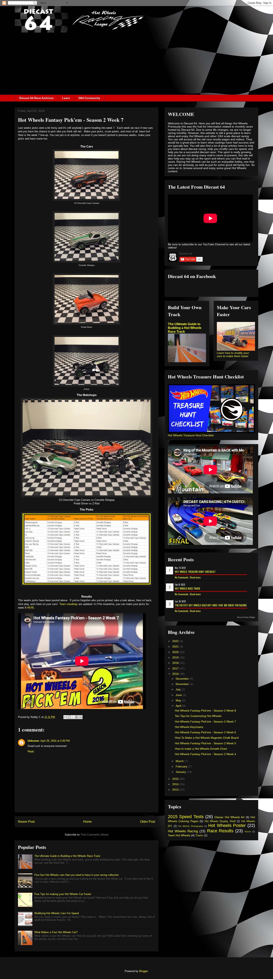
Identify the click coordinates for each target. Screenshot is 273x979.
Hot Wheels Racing (183, 831)
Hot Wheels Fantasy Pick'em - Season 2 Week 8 (205, 710)
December (183, 678)
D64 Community (89, 98)
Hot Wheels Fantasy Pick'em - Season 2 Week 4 (205, 754)
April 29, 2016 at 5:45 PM (55, 740)
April (179, 705)
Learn (66, 98)
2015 (175, 778)
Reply (31, 751)
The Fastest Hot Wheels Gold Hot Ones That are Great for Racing (211, 605)
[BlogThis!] (69, 717)
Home (87, 821)
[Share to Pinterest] (81, 717)
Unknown (33, 740)
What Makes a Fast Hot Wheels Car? (56, 932)
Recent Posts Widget (246, 617)
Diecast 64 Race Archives (36, 98)
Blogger (143, 971)
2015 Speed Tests (186, 816)
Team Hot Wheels (179, 835)
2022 (175, 641)
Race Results (220, 830)
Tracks (199, 835)
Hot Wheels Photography (190, 826)
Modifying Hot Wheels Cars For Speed (56, 913)
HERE (30, 607)
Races (248, 831)
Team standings (68, 604)
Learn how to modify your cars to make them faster (233, 354)
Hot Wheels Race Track (187, 588)
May (179, 700)
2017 (175, 668)
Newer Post (26, 821)
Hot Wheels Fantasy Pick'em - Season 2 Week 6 (205, 732)
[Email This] (65, 717)
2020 (175, 652)
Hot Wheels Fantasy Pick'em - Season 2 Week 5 (205, 743)
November (183, 684)
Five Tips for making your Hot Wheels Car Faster (62, 894)
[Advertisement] (136, 65)
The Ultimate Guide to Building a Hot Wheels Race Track (67, 855)
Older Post (147, 821)
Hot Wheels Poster (227, 825)
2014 (175, 784)
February (182, 766)
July (178, 689)
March (180, 761)
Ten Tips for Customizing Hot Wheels (198, 716)
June (179, 695)
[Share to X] (73, 717)
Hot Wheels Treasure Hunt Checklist (191, 435)
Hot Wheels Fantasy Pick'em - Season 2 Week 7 (205, 721)
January (181, 771)
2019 (175, 657)
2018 (175, 662)
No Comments (181, 577)
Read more (195, 577)
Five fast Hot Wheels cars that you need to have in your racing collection (76, 874)
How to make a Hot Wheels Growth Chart (201, 748)
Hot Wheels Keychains (189, 727)
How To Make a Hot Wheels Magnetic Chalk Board (207, 737)
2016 (175, 673)
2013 (175, 789)
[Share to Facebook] (77, 717)
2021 (175, 646)
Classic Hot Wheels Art (229, 817)
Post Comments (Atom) (94, 834)
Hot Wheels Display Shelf (220, 821)
